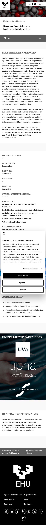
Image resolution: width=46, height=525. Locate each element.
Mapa (26, 499)
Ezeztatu (23, 289)
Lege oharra (9, 499)
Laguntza (8, 504)
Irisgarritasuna (30, 495)
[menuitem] (41, 4)
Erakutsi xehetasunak (31, 269)
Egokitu (22, 282)
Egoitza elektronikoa (13, 495)
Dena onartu (23, 275)
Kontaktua (28, 504)
